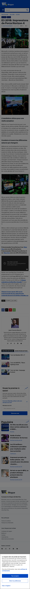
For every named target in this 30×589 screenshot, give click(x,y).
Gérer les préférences (15, 580)
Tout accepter (15, 576)
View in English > (6, 585)
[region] (15, 571)
